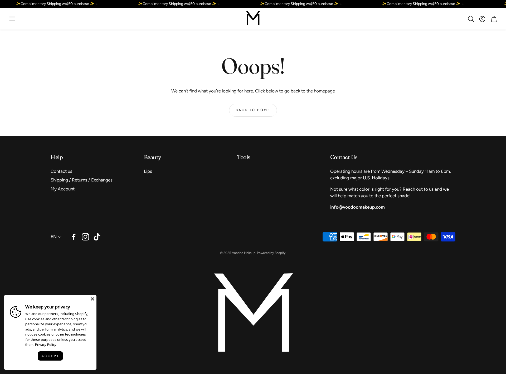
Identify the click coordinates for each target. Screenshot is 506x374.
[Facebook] (73, 236)
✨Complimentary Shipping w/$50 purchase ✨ (55, 4)
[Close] (92, 299)
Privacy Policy (45, 344)
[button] (12, 19)
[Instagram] (85, 236)
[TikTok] (97, 236)
